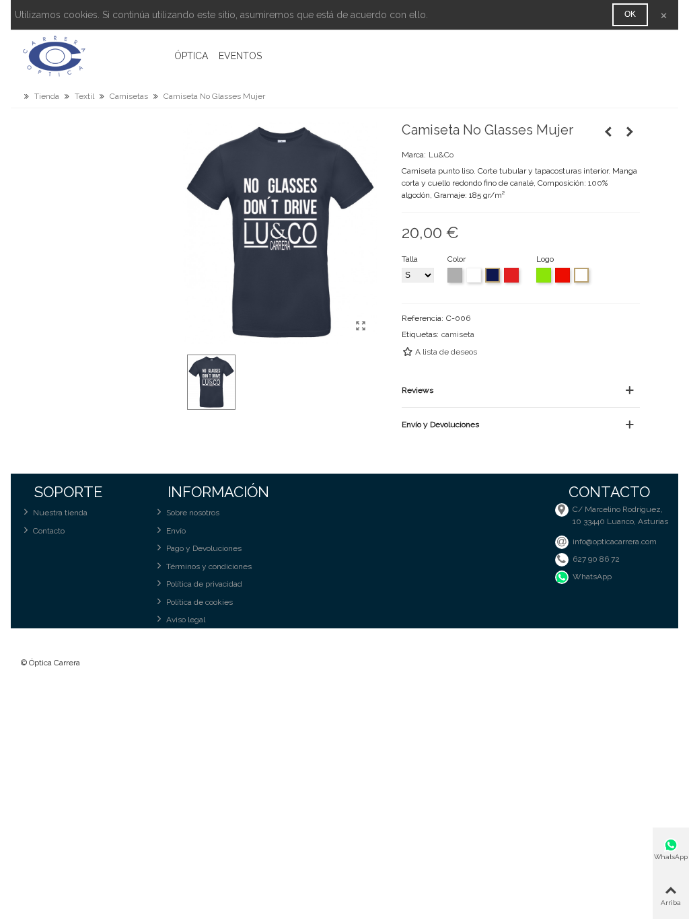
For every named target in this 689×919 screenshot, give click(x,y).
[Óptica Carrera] (95, 56)
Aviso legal (185, 619)
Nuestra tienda (60, 512)
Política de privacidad (204, 584)
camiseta (457, 334)
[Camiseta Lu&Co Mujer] (608, 132)
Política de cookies (199, 602)
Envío (176, 531)
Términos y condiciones (209, 566)
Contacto (49, 531)
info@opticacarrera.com (615, 541)
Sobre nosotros (192, 512)
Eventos (240, 55)
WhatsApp (592, 576)
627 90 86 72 (596, 559)
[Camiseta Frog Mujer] (630, 132)
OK (630, 14)
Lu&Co (441, 154)
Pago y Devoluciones (204, 548)
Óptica (191, 55)
